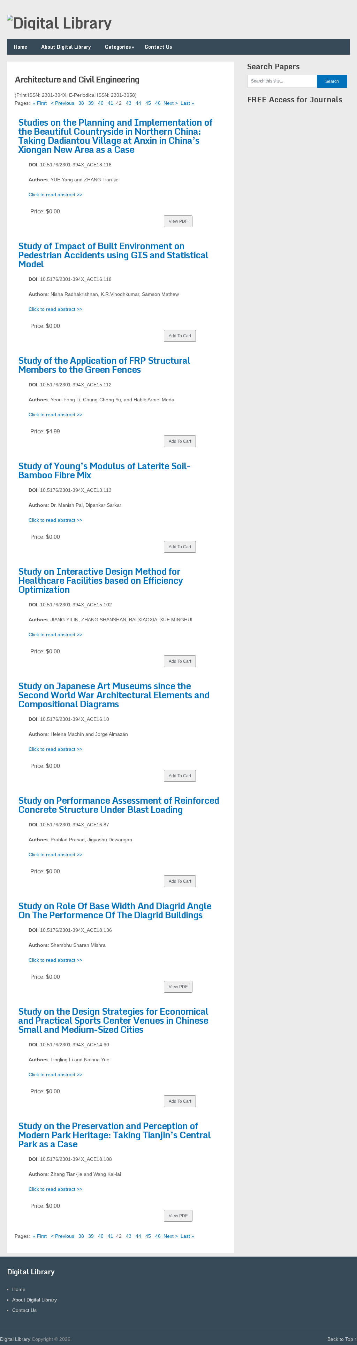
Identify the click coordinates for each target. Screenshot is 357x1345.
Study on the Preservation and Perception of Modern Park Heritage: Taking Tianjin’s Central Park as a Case (114, 1134)
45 (148, 103)
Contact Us (158, 47)
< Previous (62, 103)
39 (91, 103)
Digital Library (15, 1339)
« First (40, 103)
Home (20, 47)
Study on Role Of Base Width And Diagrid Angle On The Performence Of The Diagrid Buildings (114, 910)
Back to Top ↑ (342, 1339)
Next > (171, 103)
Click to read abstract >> (55, 194)
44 (138, 103)
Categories (119, 47)
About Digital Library (66, 47)
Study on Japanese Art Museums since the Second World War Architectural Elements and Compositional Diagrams (113, 694)
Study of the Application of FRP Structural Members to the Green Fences (104, 365)
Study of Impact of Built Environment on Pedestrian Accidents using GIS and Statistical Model (113, 254)
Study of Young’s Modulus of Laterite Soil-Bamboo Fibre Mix (104, 470)
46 (158, 103)
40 (101, 103)
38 (81, 103)
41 (110, 103)
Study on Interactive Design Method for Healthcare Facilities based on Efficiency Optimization (100, 580)
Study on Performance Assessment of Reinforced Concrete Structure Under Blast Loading (118, 805)
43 (128, 103)
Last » (187, 103)
